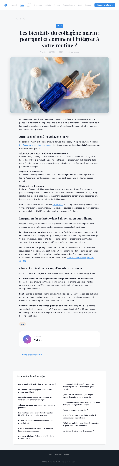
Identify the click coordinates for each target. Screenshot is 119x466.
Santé (80, 5)
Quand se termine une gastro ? (75, 410)
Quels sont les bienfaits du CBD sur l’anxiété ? (37, 384)
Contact (67, 454)
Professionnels (69, 5)
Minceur (57, 5)
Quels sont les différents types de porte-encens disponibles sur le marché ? (79, 395)
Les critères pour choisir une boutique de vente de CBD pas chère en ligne (35, 398)
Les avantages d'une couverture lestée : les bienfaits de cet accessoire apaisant (35, 414)
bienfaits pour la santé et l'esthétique (35, 145)
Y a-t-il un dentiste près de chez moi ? (78, 431)
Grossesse (38, 5)
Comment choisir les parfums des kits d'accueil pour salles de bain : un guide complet (78, 386)
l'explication (58, 204)
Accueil (14, 5)
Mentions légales (55, 454)
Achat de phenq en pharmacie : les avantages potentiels (36, 406)
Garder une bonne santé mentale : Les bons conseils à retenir (35, 421)
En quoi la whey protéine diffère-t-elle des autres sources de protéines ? (80, 416)
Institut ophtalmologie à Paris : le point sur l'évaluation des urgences (35, 429)
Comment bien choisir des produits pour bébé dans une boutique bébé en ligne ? (81, 403)
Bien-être (28, 5)
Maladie (48, 5)
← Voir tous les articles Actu (31, 355)
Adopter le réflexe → (105, 5)
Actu (22, 5)
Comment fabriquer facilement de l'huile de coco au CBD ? (36, 437)
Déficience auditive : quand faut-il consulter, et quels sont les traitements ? (81, 424)
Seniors (88, 5)
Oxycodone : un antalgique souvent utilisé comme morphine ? (35, 390)
